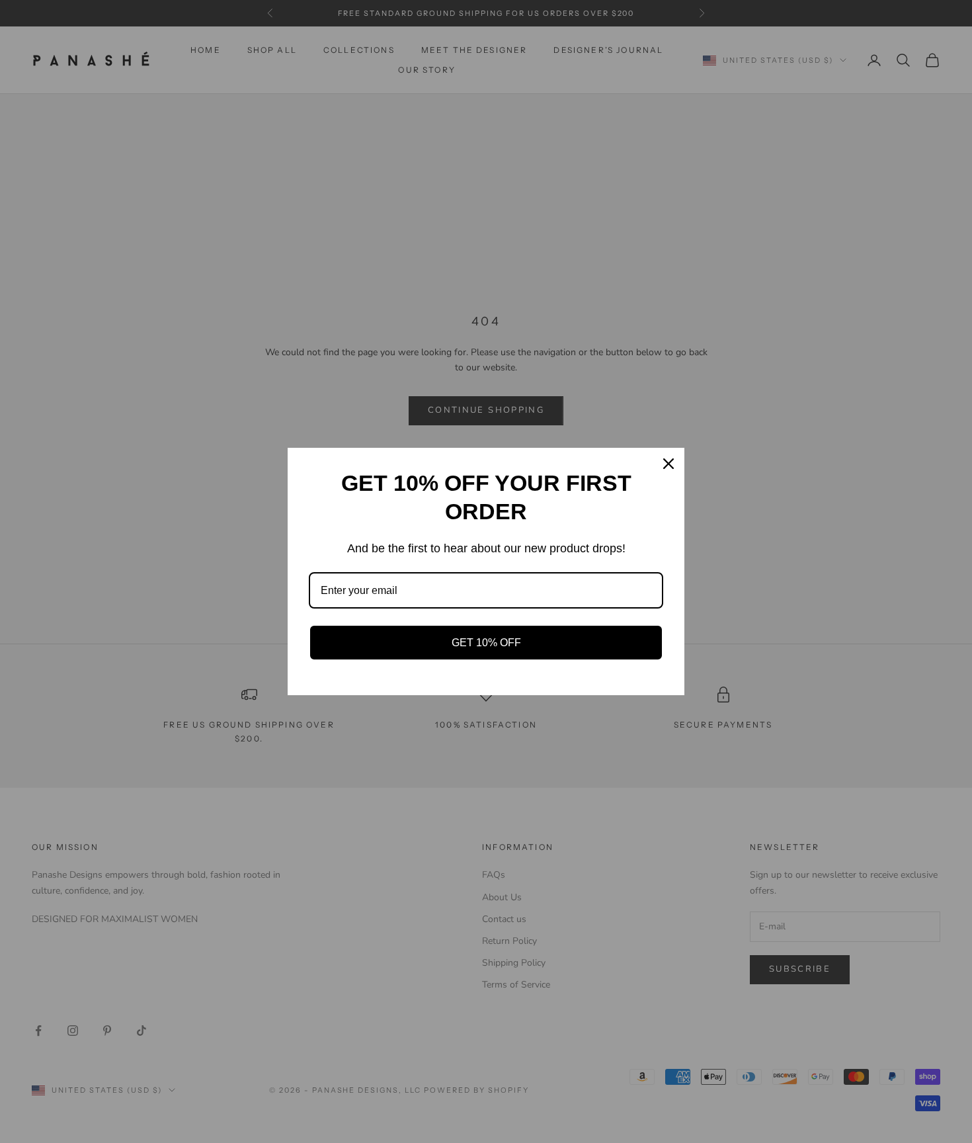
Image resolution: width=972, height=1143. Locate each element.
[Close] (668, 464)
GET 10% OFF (486, 642)
